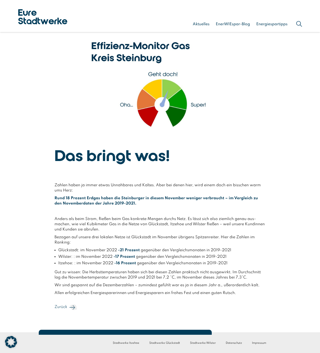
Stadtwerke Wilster (203, 343)
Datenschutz (234, 343)
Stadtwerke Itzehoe (126, 343)
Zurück (60, 307)
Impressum (259, 343)
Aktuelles (201, 24)
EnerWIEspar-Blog (233, 24)
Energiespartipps (272, 24)
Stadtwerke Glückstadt (164, 343)
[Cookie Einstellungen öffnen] (11, 347)
